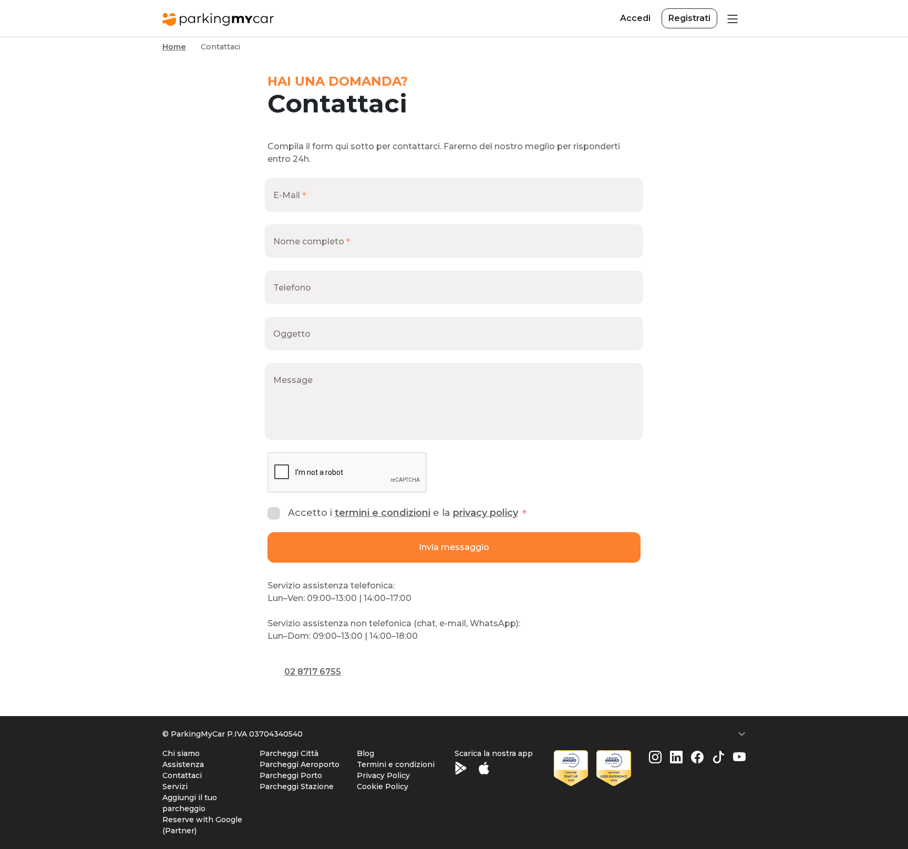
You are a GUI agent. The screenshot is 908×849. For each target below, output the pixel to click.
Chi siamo (181, 753)
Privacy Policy (485, 513)
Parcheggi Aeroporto (299, 764)
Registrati (689, 18)
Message (293, 380)
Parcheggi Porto (291, 775)
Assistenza (183, 764)
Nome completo (308, 241)
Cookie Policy (382, 786)
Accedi (635, 18)
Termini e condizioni (382, 513)
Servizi (175, 786)
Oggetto (292, 334)
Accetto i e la (403, 513)
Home (174, 46)
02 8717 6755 (312, 672)
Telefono (292, 288)
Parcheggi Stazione (297, 786)
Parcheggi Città (289, 753)
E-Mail (286, 195)
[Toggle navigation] (731, 18)
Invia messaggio (454, 547)
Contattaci (182, 775)
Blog (365, 753)
